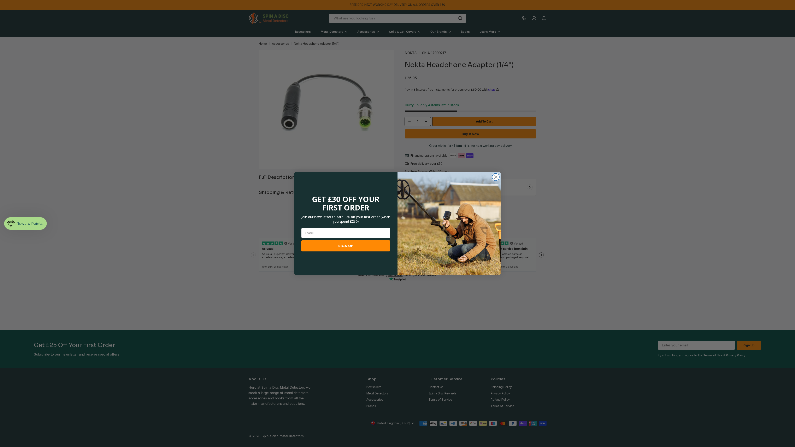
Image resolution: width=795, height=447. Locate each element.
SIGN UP (345, 245)
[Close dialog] (495, 177)
